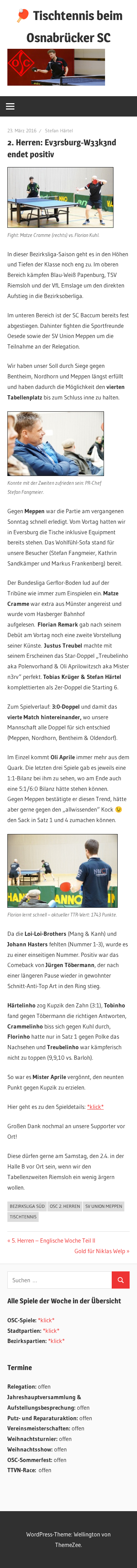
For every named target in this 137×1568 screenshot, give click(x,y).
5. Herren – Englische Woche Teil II (53, 1240)
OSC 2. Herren (65, 1206)
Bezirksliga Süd (27, 1206)
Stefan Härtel (59, 130)
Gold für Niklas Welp (99, 1251)
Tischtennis (23, 1216)
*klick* (95, 1106)
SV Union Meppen (103, 1206)
